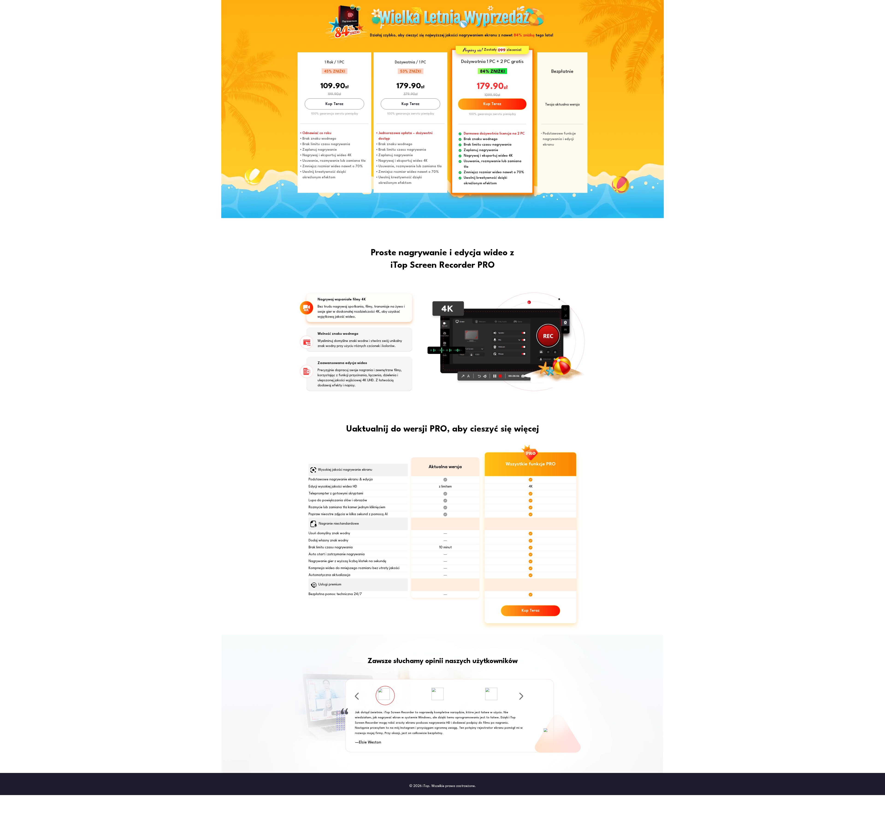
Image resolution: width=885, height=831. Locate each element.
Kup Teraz (334, 104)
